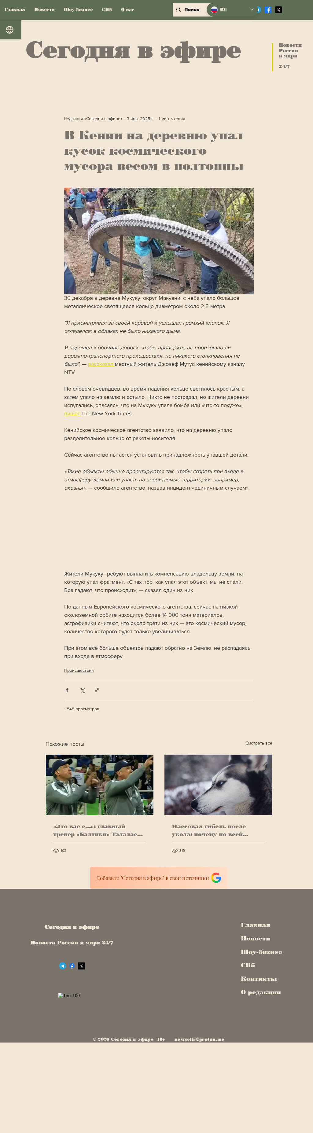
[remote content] (158, 531)
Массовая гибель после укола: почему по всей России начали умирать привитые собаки (210, 830)
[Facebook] (268, 9)
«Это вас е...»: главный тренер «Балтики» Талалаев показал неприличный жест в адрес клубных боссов (98, 830)
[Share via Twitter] (82, 690)
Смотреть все (258, 743)
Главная (255, 925)
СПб (248, 965)
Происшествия (79, 670)
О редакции (259, 992)
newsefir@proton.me (199, 1039)
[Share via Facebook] (67, 690)
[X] (278, 9)
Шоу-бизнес (259, 951)
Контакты (259, 978)
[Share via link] (97, 690)
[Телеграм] (62, 965)
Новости (255, 938)
